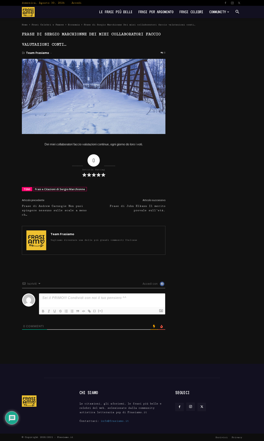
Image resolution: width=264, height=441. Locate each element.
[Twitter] (239, 3)
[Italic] (49, 311)
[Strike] (60, 311)
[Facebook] (225, 3)
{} (94, 310)
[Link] (89, 311)
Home (25, 24)
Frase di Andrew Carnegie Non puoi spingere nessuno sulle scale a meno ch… (54, 210)
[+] (100, 310)
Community (217, 11)
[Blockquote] (78, 311)
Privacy (237, 437)
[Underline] (55, 311)
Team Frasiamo (37, 53)
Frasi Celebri (191, 11)
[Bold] (43, 311)
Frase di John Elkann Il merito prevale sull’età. (137, 208)
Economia (74, 24)
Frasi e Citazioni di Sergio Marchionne (60, 189)
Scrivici (222, 437)
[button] (237, 12)
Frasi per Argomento (155, 11)
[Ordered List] (66, 311)
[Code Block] (83, 311)
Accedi (76, 3)
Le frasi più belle (115, 11)
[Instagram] (232, 3)
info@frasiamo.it (115, 421)
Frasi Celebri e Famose (48, 24)
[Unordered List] (72, 311)
